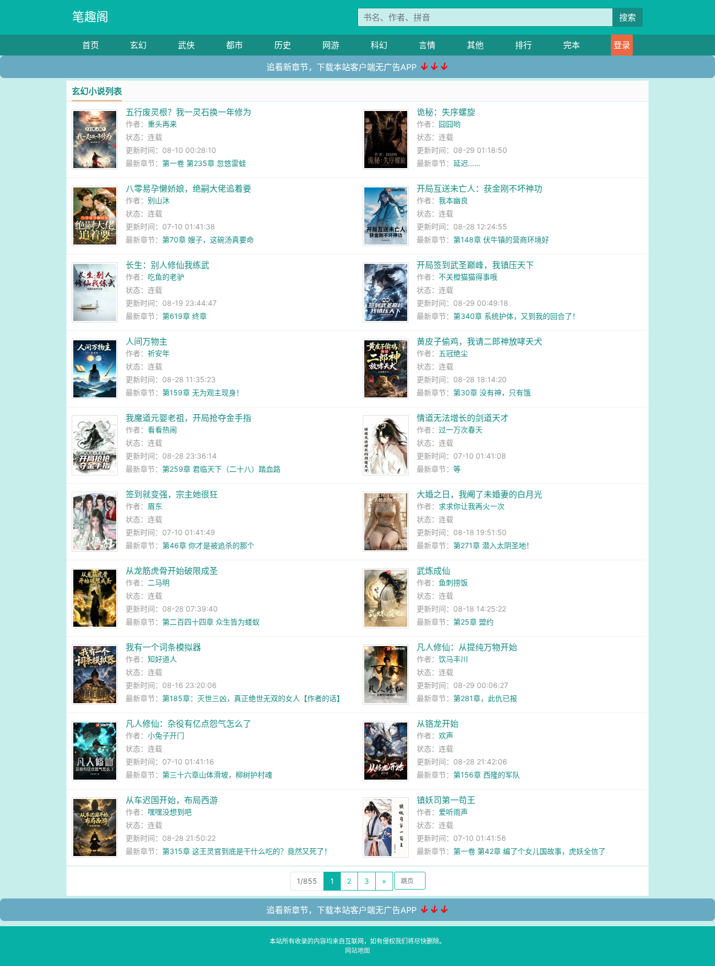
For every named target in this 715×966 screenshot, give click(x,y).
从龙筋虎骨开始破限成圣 (172, 570)
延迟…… (467, 163)
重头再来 (162, 123)
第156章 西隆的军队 (486, 774)
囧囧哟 (450, 123)
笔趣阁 (90, 16)
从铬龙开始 (438, 723)
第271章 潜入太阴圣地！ (493, 545)
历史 (282, 45)
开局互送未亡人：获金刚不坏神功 (479, 188)
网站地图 (357, 950)
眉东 (155, 506)
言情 (427, 45)
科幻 (379, 45)
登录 (621, 45)
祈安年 (159, 353)
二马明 (159, 582)
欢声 (446, 735)
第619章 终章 (184, 316)
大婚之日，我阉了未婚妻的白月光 (479, 494)
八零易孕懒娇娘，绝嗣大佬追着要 (188, 188)
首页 (90, 45)
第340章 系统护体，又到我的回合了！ (516, 316)
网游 (330, 45)
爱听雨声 (453, 811)
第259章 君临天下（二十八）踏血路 (221, 468)
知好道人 (162, 658)
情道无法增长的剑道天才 (463, 418)
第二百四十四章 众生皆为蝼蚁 (211, 621)
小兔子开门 (166, 735)
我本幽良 (453, 200)
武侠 (186, 45)
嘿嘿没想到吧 (170, 811)
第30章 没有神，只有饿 (492, 392)
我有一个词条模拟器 (163, 647)
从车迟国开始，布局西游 (172, 800)
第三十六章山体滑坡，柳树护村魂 (217, 774)
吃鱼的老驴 (166, 276)
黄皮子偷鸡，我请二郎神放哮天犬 (479, 341)
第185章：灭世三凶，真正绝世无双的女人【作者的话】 (253, 698)
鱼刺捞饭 (453, 582)
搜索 (627, 17)
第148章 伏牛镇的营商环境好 (501, 239)
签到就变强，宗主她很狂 (172, 494)
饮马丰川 (453, 658)
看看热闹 (162, 429)
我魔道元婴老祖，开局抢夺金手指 (188, 418)
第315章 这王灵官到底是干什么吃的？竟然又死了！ (246, 851)
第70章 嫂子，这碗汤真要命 (208, 239)
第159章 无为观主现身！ (202, 392)
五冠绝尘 (453, 353)
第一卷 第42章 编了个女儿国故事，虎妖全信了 (529, 851)
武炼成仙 (433, 570)
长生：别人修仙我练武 (167, 265)
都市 (234, 45)
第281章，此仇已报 (485, 698)
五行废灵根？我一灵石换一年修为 (188, 112)
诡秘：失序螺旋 (446, 112)
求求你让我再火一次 (472, 506)
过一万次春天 (461, 429)
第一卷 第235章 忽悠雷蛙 (204, 163)
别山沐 (159, 200)
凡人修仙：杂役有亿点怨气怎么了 (188, 723)
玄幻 (138, 45)
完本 (571, 45)
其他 (475, 45)
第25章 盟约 (473, 621)
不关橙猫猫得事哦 (468, 276)
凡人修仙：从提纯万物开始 (467, 647)
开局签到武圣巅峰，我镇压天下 (475, 265)
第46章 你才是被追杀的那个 (208, 545)
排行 (523, 45)
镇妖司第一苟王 (446, 800)
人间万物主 (146, 341)
